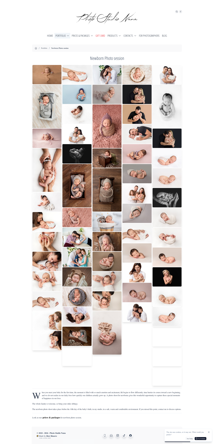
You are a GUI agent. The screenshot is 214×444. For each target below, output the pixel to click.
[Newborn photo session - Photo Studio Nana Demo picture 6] (47, 222)
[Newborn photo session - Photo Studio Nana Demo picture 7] (47, 241)
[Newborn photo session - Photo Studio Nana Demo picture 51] (167, 75)
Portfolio (44, 48)
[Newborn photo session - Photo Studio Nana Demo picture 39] (137, 94)
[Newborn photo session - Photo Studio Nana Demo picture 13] (77, 74)
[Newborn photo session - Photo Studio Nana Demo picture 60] (167, 277)
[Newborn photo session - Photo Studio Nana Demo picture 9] (47, 281)
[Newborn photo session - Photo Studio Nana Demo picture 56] (167, 198)
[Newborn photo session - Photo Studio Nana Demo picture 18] (77, 186)
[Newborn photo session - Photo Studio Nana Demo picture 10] (47, 301)
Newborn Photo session (59, 48)
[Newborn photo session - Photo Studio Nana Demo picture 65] (167, 376)
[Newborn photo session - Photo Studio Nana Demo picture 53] (167, 138)
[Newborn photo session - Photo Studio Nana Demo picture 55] (167, 178)
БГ (180, 11)
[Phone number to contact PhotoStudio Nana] (105, 435)
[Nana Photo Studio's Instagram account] (117, 435)
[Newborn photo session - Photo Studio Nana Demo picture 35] (107, 281)
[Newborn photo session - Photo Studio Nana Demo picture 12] (47, 341)
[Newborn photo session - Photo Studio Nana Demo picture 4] (47, 170)
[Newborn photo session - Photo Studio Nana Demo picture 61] (167, 297)
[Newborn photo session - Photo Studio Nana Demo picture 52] (167, 106)
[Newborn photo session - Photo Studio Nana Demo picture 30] (107, 158)
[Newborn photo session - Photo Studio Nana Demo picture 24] (77, 316)
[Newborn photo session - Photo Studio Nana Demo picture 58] (167, 237)
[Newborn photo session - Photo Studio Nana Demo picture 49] (137, 292)
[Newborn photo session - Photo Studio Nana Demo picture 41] (137, 134)
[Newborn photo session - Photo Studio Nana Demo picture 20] (77, 237)
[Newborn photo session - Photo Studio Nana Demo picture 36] (107, 301)
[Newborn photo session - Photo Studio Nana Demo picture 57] (167, 217)
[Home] (36, 48)
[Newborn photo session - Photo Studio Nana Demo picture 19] (77, 217)
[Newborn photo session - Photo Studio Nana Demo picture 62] (167, 316)
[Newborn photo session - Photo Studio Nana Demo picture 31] (107, 190)
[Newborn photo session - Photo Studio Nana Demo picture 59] (167, 257)
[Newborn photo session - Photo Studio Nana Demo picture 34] (107, 261)
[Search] (176, 11)
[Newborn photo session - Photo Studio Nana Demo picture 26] (77, 356)
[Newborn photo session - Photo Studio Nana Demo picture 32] (107, 222)
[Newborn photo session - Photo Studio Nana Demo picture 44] (137, 193)
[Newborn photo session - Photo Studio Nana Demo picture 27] (107, 74)
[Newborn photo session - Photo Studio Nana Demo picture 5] (47, 202)
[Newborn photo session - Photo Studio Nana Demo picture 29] (107, 126)
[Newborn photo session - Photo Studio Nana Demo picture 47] (137, 253)
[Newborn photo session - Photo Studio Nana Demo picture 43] (137, 174)
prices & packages (51, 417)
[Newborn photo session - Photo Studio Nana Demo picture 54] (167, 158)
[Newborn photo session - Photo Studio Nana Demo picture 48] (137, 273)
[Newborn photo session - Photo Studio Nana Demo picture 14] (77, 94)
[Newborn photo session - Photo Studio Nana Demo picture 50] (137, 312)
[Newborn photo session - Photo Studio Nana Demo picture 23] (77, 297)
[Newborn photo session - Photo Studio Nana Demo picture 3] (47, 138)
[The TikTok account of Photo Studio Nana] (124, 435)
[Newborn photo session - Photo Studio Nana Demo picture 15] (77, 114)
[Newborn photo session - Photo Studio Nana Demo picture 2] (47, 106)
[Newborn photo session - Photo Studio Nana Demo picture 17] (77, 154)
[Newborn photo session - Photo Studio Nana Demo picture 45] (137, 213)
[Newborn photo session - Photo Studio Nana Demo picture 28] (107, 94)
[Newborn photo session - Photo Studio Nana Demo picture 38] (137, 74)
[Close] (209, 432)
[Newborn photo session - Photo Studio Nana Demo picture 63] (167, 336)
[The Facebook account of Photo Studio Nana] (130, 435)
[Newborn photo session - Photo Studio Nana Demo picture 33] (107, 241)
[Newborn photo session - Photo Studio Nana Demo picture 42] (137, 154)
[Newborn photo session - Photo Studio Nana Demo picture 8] (47, 261)
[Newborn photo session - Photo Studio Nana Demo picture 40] (137, 114)
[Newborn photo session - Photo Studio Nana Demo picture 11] (47, 321)
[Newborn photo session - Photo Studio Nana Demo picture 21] (77, 257)
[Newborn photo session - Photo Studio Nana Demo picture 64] (167, 356)
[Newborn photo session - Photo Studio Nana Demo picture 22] (77, 277)
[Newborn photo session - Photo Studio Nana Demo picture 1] (47, 74)
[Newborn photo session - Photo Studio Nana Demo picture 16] (77, 134)
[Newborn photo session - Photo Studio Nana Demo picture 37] (107, 333)
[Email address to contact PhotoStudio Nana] (111, 435)
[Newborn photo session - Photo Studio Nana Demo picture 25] (77, 336)
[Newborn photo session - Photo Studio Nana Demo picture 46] (137, 233)
